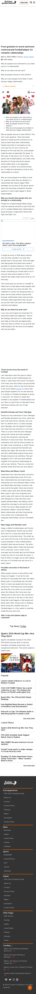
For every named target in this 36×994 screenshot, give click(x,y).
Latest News (8, 838)
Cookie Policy (9, 822)
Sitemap (7, 810)
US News (7, 846)
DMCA (6, 814)
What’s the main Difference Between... (14, 956)
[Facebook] (6, 979)
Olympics (7, 871)
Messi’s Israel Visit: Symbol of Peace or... (18, 968)
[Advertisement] (18, 25)
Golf (5, 863)
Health (6, 834)
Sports (31, 57)
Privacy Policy (9, 806)
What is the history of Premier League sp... (15, 962)
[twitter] (10, 979)
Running (7, 936)
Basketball (8, 855)
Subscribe (24, 3)
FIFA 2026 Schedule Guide (14, 793)
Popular (7, 842)
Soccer (26, 57)
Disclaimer (8, 818)
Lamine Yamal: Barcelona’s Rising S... (18, 973)
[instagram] (14, 979)
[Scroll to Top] (30, 987)
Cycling (7, 920)
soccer (18, 389)
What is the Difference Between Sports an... (16, 950)
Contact (7, 802)
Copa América (9, 859)
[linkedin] (17, 979)
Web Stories (9, 916)
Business (7, 830)
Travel (6, 940)
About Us (7, 797)
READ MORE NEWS (29, 718)
